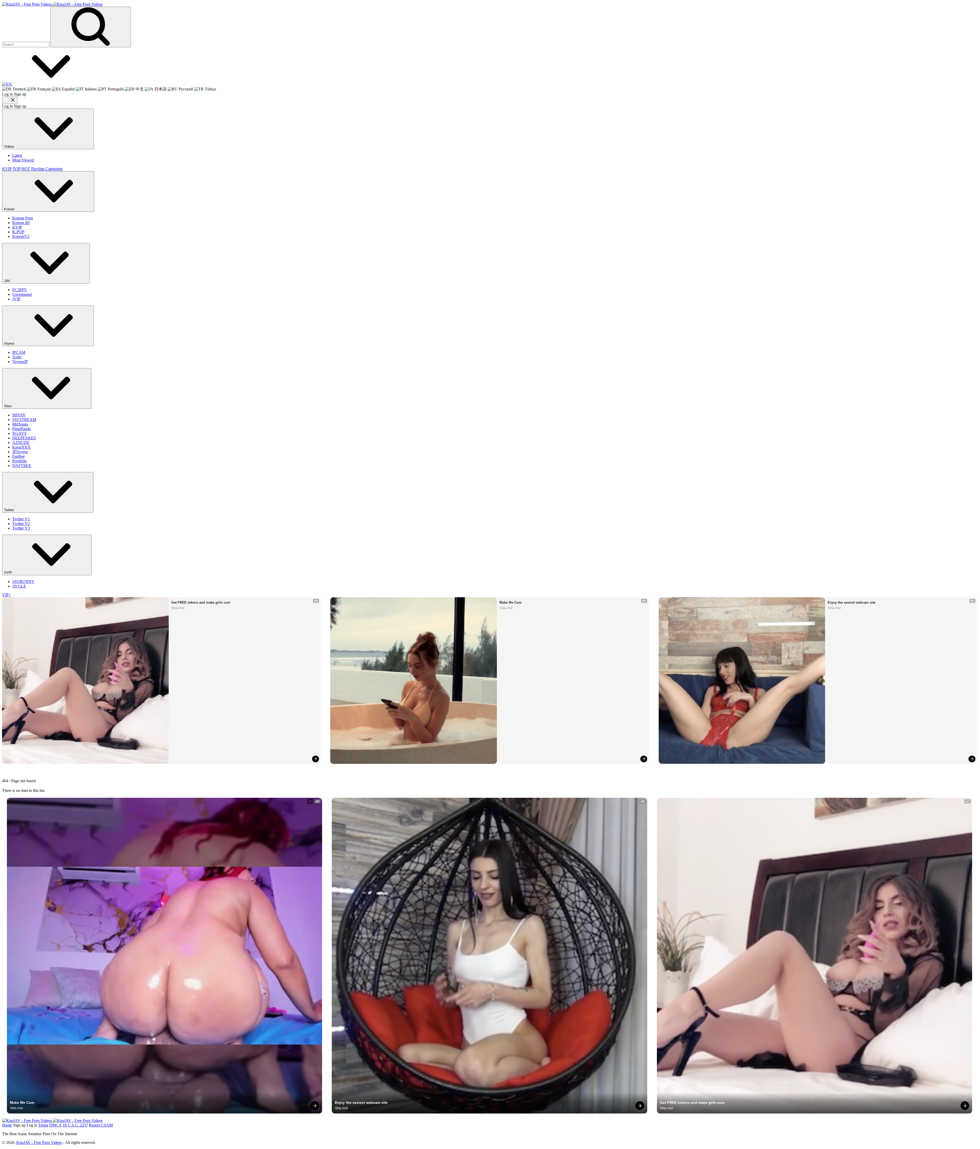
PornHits (19, 461)
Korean (10, 209)
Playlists (38, 169)
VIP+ (6, 595)
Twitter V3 (21, 528)
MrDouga (20, 424)
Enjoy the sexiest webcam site (851, 602)
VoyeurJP (20, 361)
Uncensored (22, 294)
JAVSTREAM (24, 419)
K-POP (18, 232)
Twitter (9, 510)
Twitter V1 (21, 519)
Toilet (16, 357)
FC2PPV (19, 290)
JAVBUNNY (23, 581)
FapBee (18, 456)
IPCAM (18, 352)
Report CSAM (101, 1125)
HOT (25, 169)
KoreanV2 (20, 236)
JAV (7, 281)
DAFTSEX (21, 465)
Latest (17, 155)
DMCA (55, 1125)
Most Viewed (23, 160)
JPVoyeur (20, 452)
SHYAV (19, 415)
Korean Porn (22, 218)
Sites (8, 406)
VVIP (8, 572)
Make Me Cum (510, 602)
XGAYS (19, 433)
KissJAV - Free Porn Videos (39, 1142)
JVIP (16, 169)
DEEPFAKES (24, 438)
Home (7, 1125)
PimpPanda (21, 429)
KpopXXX (21, 447)
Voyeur (9, 343)
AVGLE (19, 586)
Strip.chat (177, 608)
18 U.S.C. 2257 (75, 1125)
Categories (54, 169)
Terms (43, 1125)
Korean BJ (21, 222)
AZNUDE (21, 442)
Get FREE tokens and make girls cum (200, 602)
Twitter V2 (21, 523)
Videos (9, 146)
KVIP (6, 169)
